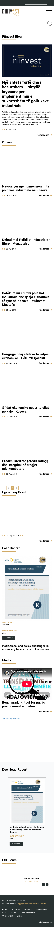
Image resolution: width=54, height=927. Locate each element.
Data (4, 912)
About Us (16, 909)
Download (9, 637)
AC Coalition (7, 916)
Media (13, 912)
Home (4, 909)
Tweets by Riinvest (11, 718)
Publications (41, 909)
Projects (28, 909)
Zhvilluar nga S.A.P (46, 922)
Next (49, 812)
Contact (20, 916)
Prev (4, 812)
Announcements (27, 912)
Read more (43, 135)
